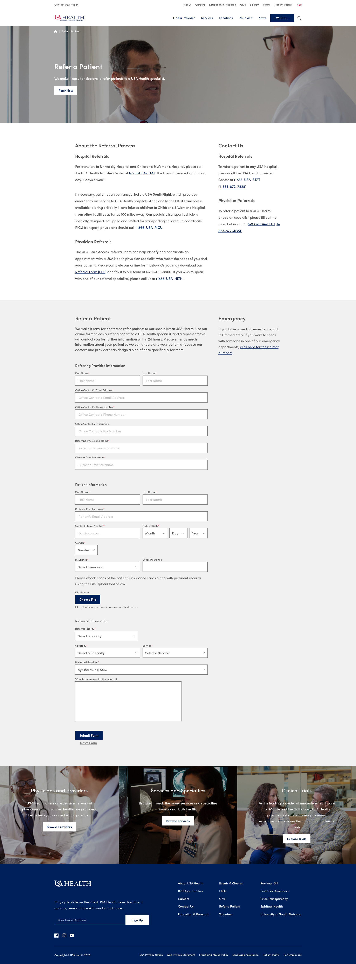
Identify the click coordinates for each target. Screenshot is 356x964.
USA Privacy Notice (151, 955)
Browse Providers (59, 826)
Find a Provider (184, 17)
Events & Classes (231, 883)
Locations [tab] (226, 17)
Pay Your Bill (269, 883)
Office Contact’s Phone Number (94, 407)
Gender (79, 542)
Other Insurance (152, 559)
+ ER (299, 4)
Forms (267, 4)
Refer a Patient (71, 31)
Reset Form (88, 743)
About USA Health (190, 883)
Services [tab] (207, 17)
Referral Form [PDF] (91, 271)
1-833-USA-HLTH (169, 278)
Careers (200, 4)
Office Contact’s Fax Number (92, 423)
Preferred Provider (86, 662)
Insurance (81, 559)
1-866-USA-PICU (149, 227)
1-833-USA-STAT (142, 172)
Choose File (88, 599)
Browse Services (178, 820)
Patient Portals (284, 4)
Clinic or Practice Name (89, 457)
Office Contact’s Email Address (93, 390)
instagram (64, 935)
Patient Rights (271, 955)
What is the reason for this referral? (96, 679)
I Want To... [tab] (282, 18)
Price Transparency (274, 898)
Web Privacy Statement (181, 955)
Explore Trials (296, 838)
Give (243, 4)
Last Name (149, 373)
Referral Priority (84, 628)
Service (147, 645)
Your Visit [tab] (245, 17)
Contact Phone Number (89, 525)
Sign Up (137, 920)
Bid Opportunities (190, 891)
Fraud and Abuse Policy (213, 955)
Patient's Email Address (89, 509)
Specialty (80, 645)
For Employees (293, 955)
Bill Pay (254, 4)
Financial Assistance (274, 891)
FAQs (222, 891)
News (262, 17)
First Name (81, 373)
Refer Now (66, 90)
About (187, 4)
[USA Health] (72, 885)
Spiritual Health (271, 906)
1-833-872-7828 (232, 186)
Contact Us (186, 906)
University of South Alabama (280, 914)
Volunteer (226, 914)
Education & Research (222, 4)
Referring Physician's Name (91, 440)
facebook (56, 935)
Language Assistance (245, 955)
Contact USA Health (66, 4)
